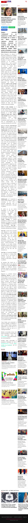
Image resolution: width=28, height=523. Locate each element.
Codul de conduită (18, 517)
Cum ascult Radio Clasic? (7, 517)
